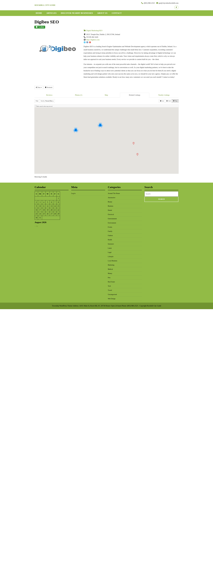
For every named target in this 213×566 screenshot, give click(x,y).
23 (36, 214)
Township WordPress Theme (62, 306)
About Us (102, 13)
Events (110, 227)
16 (36, 210)
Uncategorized (112, 294)
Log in (73, 193)
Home (39, 13)
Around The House (114, 193)
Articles (51, 13)
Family (110, 231)
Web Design (111, 299)
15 (58, 206)
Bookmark (49, 87)
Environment (112, 223)
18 (44, 210)
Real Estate (111, 282)
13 (51, 206)
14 (55, 206)
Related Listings (134, 95)
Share (39, 87)
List (163, 101)
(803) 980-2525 (149, 3)
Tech (109, 286)
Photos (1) (78, 95)
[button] (133, 143)
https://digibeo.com (93, 40)
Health (110, 240)
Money (110, 273)
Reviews (49, 95)
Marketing (111, 265)
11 (44, 206)
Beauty (110, 202)
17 (40, 210)
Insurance (111, 244)
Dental (110, 210)
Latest (110, 248)
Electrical (111, 214)
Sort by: (46, 101)
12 (47, 206)
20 (51, 210)
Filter (37, 101)
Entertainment (112, 219)
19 (47, 210)
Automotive (111, 197)
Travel (110, 290)
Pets (109, 277)
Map (106, 95)
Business (110, 206)
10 (40, 206)
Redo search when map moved (44, 106)
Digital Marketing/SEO (94, 30)
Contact (117, 13)
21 (55, 210)
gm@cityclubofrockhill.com (168, 3)
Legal (109, 252)
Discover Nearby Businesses (77, 13)
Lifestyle (110, 256)
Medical (110, 269)
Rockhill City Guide (45, 5)
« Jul (36, 226)
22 (58, 210)
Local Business (112, 261)
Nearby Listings (164, 95)
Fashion (110, 235)
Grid (169, 101)
